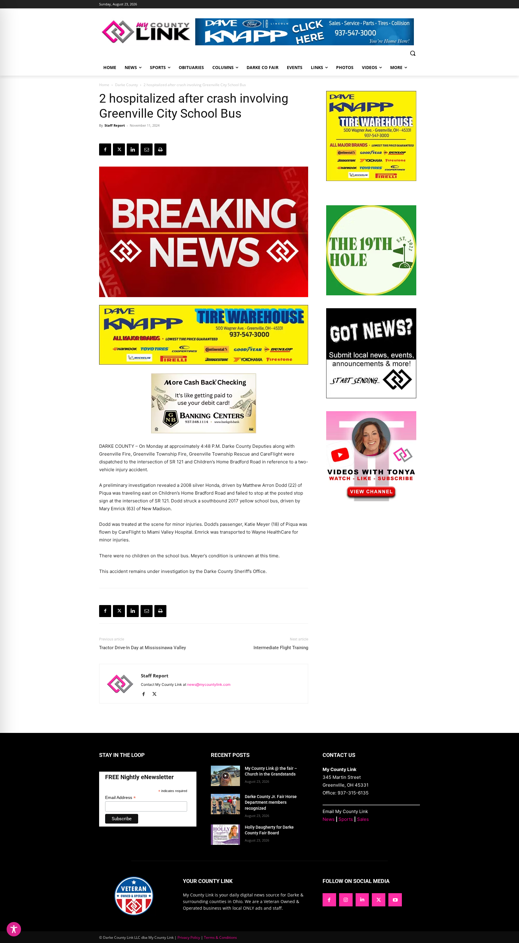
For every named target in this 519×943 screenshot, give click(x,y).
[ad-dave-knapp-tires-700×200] (203, 369)
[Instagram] (346, 900)
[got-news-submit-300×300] (371, 396)
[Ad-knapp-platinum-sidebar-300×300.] (371, 179)
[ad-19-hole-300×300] (371, 294)
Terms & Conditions (220, 937)
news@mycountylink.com (208, 684)
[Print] (160, 149)
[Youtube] (395, 900)
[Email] (147, 149)
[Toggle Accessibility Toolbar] (14, 929)
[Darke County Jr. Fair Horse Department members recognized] (225, 804)
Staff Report (115, 125)
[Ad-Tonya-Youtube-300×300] (371, 499)
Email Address (120, 797)
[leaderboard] (307, 31)
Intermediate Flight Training (280, 647)
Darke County (126, 84)
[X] (119, 149)
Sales (363, 819)
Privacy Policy (189, 937)
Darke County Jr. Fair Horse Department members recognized (271, 802)
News (329, 819)
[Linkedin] (133, 149)
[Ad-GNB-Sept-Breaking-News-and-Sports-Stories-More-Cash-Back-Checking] (203, 438)
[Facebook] (105, 149)
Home (104, 84)
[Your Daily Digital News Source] (147, 31)
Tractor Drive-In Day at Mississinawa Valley (142, 647)
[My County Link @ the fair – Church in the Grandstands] (225, 776)
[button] (412, 53)
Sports (345, 819)
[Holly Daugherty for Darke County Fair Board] (225, 834)
